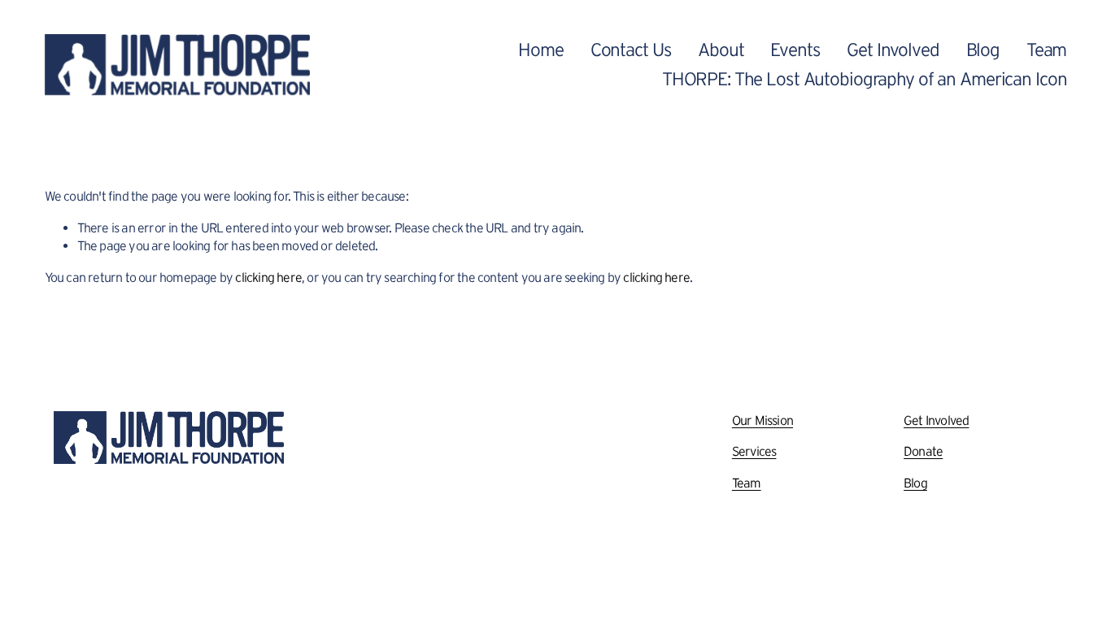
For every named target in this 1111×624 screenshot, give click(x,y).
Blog (983, 49)
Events (795, 49)
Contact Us (631, 49)
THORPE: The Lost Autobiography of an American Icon (864, 78)
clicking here (268, 277)
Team (1046, 49)
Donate (923, 451)
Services (754, 451)
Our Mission (762, 420)
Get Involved (893, 49)
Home (541, 49)
